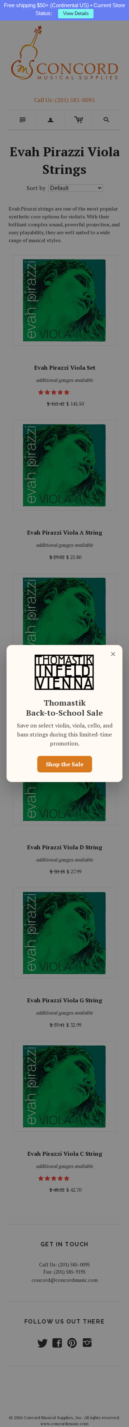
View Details (76, 13)
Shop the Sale (64, 764)
